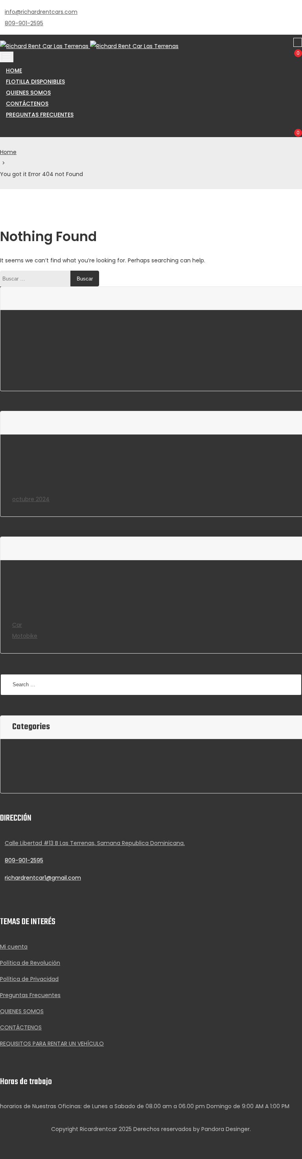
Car (17, 625)
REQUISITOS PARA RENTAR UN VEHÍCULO (52, 1044)
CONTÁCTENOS (27, 104)
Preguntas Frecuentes (40, 115)
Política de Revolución (30, 963)
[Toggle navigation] (6, 57)
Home (8, 152)
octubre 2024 (31, 499)
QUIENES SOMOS (28, 93)
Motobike (24, 636)
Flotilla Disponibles (35, 81)
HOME (14, 70)
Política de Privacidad (29, 979)
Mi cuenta (14, 947)
